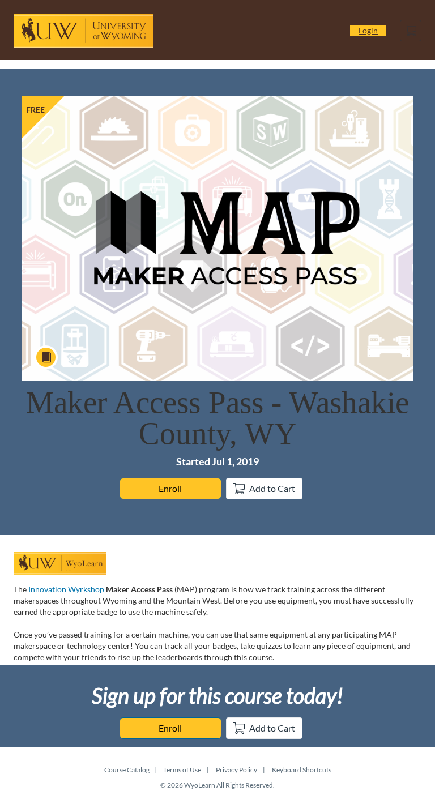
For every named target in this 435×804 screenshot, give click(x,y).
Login (368, 30)
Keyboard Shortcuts (301, 769)
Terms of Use (182, 769)
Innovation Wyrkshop (66, 589)
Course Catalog (127, 769)
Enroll (170, 488)
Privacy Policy (236, 769)
